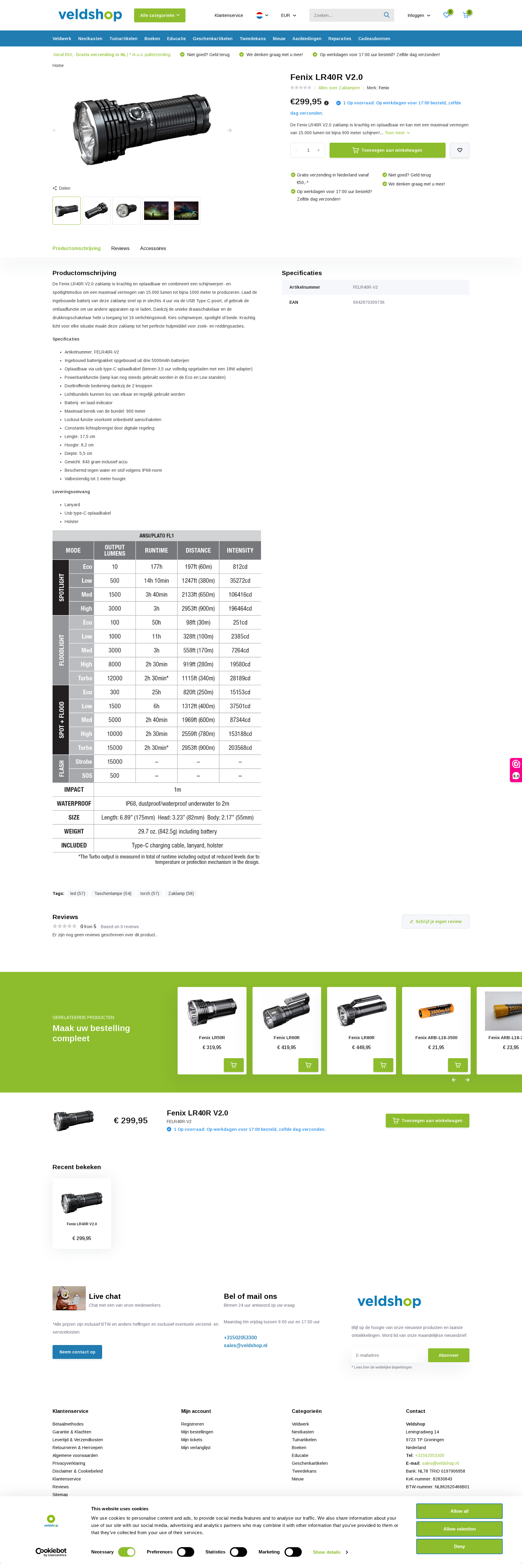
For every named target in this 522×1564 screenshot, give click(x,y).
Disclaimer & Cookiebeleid (78, 1471)
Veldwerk (62, 38)
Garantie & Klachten (72, 1431)
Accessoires (153, 248)
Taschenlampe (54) (112, 893)
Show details (326, 1552)
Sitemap (60, 1494)
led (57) (77, 893)
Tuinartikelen (123, 38)
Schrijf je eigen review (439, 921)
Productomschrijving (77, 248)
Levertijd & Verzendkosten (78, 1439)
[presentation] (55, 130)
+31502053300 (240, 1337)
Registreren (192, 1424)
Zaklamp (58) (181, 893)
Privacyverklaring (69, 1463)
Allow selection (459, 1528)
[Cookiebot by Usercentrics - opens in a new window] (51, 1552)
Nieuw (279, 38)
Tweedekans (253, 38)
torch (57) (149, 893)
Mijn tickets (191, 1439)
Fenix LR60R (287, 1037)
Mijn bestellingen (197, 1431)
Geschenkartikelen (213, 38)
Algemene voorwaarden (75, 1455)
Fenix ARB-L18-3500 (436, 1037)
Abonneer (449, 1355)
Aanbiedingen (306, 38)
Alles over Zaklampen (339, 87)
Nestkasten (90, 38)
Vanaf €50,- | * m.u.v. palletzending (111, 54)
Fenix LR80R (362, 1037)
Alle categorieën (157, 15)
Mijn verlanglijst (196, 1447)
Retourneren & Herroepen (78, 1447)
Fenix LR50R (212, 1037)
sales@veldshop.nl (245, 1345)
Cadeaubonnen (374, 38)
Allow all (459, 1511)
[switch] (185, 1552)
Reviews (120, 248)
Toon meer (395, 132)
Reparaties (339, 38)
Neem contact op (77, 1352)
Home (58, 65)
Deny (459, 1546)
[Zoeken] (387, 15)
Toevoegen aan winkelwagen (391, 150)
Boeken (152, 38)
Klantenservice (229, 15)
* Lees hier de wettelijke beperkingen (382, 1367)
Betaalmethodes (68, 1424)
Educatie (176, 38)
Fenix (384, 87)
